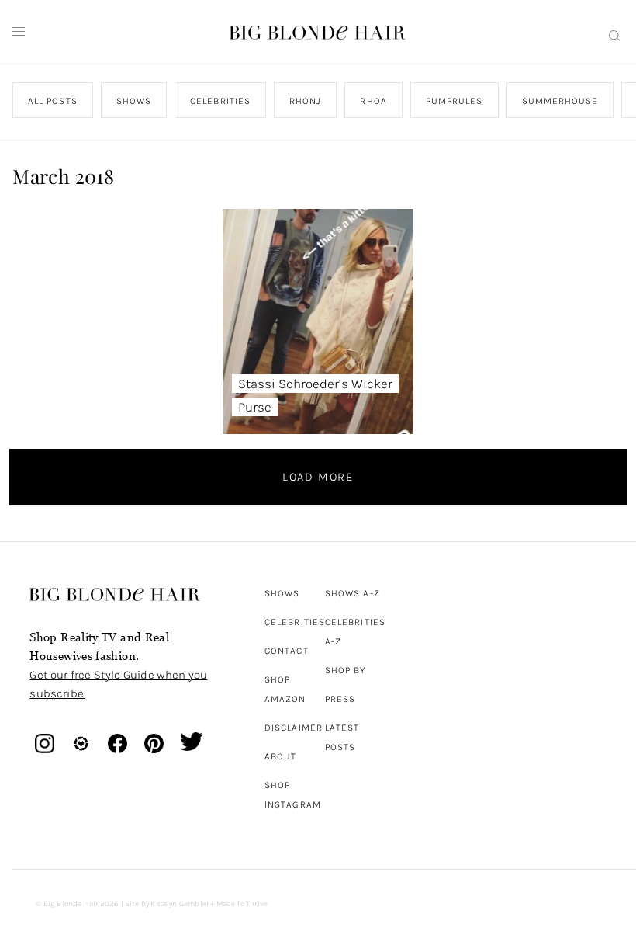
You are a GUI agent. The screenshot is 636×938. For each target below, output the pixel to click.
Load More (318, 477)
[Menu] (18, 32)
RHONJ (305, 101)
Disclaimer (293, 727)
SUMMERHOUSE (560, 101)
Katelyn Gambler (179, 903)
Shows (281, 593)
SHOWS (133, 101)
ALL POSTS (53, 101)
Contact (286, 650)
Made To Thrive (242, 903)
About (280, 756)
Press (340, 698)
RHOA (374, 101)
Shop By (345, 670)
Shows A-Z (352, 593)
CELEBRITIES (221, 101)
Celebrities (294, 622)
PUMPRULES (454, 101)
